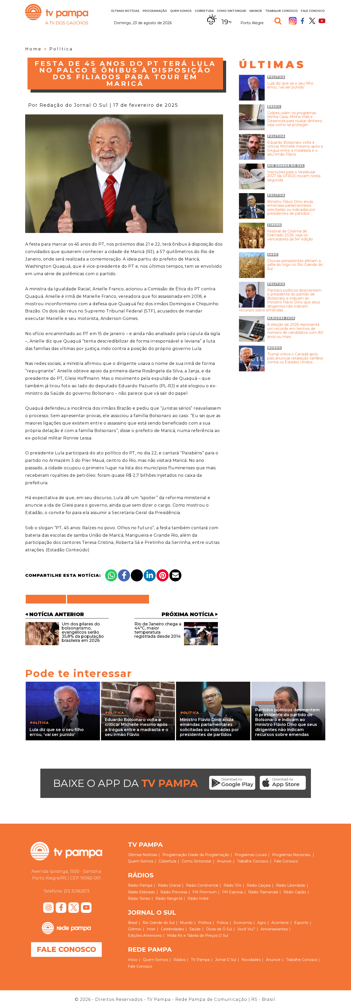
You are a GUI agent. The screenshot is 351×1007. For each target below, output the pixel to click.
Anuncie (255, 11)
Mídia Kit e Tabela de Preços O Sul (197, 935)
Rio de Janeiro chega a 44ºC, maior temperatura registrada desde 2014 (157, 630)
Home (33, 49)
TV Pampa (56, 14)
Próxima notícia (188, 614)
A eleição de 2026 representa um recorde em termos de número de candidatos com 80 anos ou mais (295, 331)
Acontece (280, 922)
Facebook (302, 21)
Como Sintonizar (231, 11)
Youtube (322, 21)
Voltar (47, 599)
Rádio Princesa (173, 892)
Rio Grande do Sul (158, 922)
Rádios (179, 959)
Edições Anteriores (145, 935)
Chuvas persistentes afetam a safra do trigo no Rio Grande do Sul (295, 265)
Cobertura (204, 11)
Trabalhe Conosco (281, 11)
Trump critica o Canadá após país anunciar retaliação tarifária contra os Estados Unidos (295, 358)
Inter (151, 929)
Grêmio (134, 929)
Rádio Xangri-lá (168, 898)
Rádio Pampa (140, 885)
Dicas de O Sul (219, 929)
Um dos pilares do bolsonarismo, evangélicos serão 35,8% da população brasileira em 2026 (83, 632)
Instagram (293, 21)
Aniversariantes (274, 929)
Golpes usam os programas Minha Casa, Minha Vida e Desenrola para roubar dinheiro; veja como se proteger (295, 119)
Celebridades (172, 929)
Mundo (186, 922)
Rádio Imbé (198, 898)
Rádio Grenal (169, 885)
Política (61, 49)
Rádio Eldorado (141, 892)
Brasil (132, 922)
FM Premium (204, 892)
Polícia (222, 922)
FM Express (232, 892)
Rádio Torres (139, 898)
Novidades (251, 959)
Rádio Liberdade (290, 885)
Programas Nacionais (291, 854)
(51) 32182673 (76, 891)
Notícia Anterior (56, 614)
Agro (261, 922)
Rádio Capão (294, 892)
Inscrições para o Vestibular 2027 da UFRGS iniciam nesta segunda (293, 176)
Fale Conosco (313, 11)
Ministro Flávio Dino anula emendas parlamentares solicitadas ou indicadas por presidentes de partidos (291, 208)
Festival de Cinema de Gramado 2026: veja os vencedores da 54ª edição (290, 235)
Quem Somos (181, 11)
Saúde (195, 929)
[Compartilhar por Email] (175, 575)
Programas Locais (251, 854)
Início (132, 959)
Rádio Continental (202, 885)
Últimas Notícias (125, 11)
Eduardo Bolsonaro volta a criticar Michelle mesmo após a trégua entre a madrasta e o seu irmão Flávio (295, 149)
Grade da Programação (208, 854)
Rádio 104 (232, 885)
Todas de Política (108, 599)
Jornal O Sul (225, 959)
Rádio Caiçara (259, 885)
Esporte (301, 922)
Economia (243, 922)
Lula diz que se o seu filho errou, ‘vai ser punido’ (290, 85)
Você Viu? (246, 929)
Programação (174, 854)
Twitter (312, 21)
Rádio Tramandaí (263, 892)
